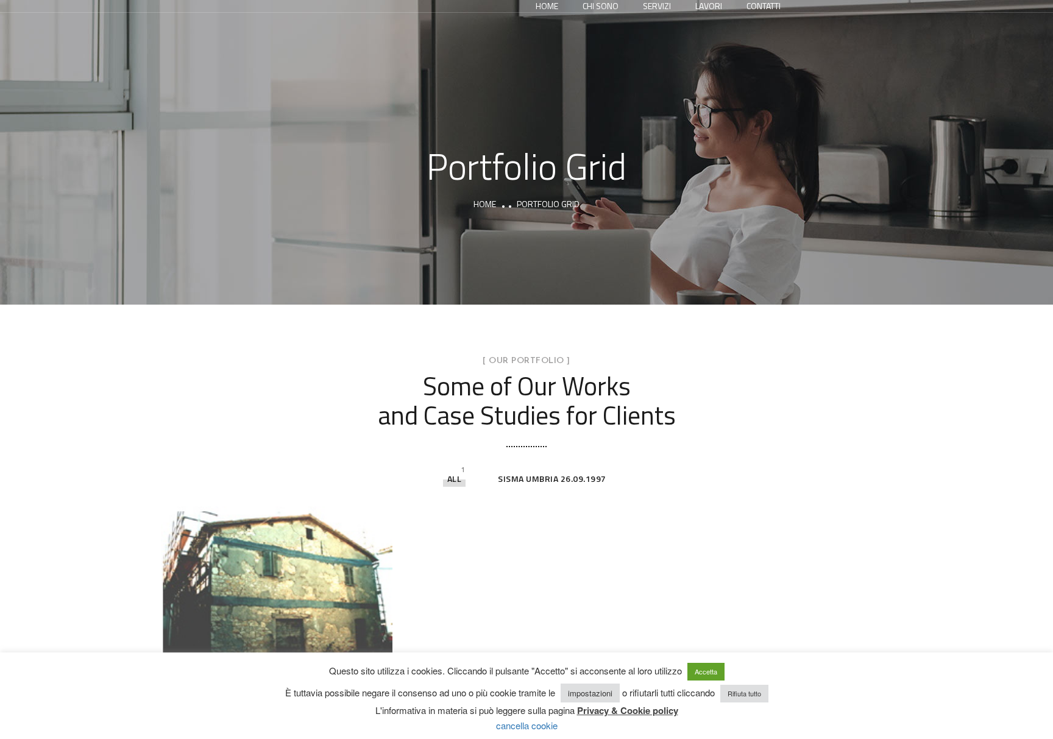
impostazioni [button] (590, 693)
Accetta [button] (706, 671)
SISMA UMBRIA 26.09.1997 (552, 478)
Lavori (708, 6)
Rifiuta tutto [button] (744, 693)
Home (547, 6)
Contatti (763, 6)
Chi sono (601, 6)
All (454, 478)
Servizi (657, 6)
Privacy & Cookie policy (627, 710)
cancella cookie (527, 725)
